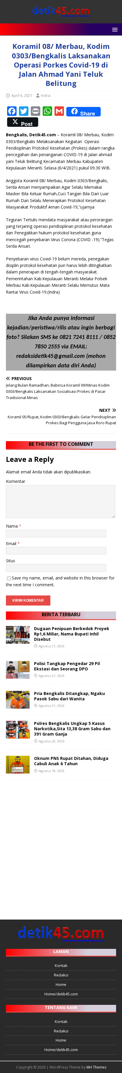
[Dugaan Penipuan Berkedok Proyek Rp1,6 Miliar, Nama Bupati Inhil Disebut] (18, 640)
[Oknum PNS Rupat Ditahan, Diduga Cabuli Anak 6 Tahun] (18, 770)
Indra (45, 95)
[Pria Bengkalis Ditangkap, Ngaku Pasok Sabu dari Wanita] (18, 705)
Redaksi (61, 975)
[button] (114, 29)
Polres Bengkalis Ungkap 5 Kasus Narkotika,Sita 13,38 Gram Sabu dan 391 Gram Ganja (72, 728)
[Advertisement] (61, 847)
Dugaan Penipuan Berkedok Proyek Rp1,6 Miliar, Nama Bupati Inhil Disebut (71, 634)
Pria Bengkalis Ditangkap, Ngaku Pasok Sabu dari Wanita (69, 696)
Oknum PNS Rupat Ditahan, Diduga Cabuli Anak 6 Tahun (71, 760)
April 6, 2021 (21, 95)
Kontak (61, 965)
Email (11, 543)
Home (61, 984)
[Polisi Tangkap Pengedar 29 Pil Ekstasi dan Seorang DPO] (18, 675)
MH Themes (96, 1067)
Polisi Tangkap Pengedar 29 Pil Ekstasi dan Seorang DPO (67, 666)
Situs (10, 560)
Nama (12, 526)
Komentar (15, 481)
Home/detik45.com (61, 994)
